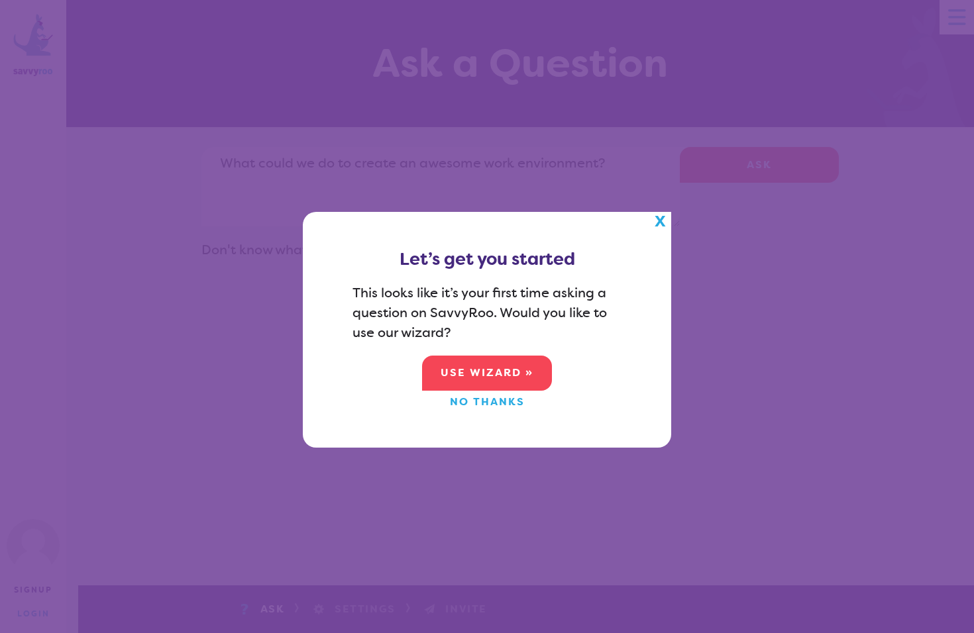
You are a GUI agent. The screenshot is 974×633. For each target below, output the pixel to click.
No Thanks (487, 402)
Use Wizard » (487, 372)
